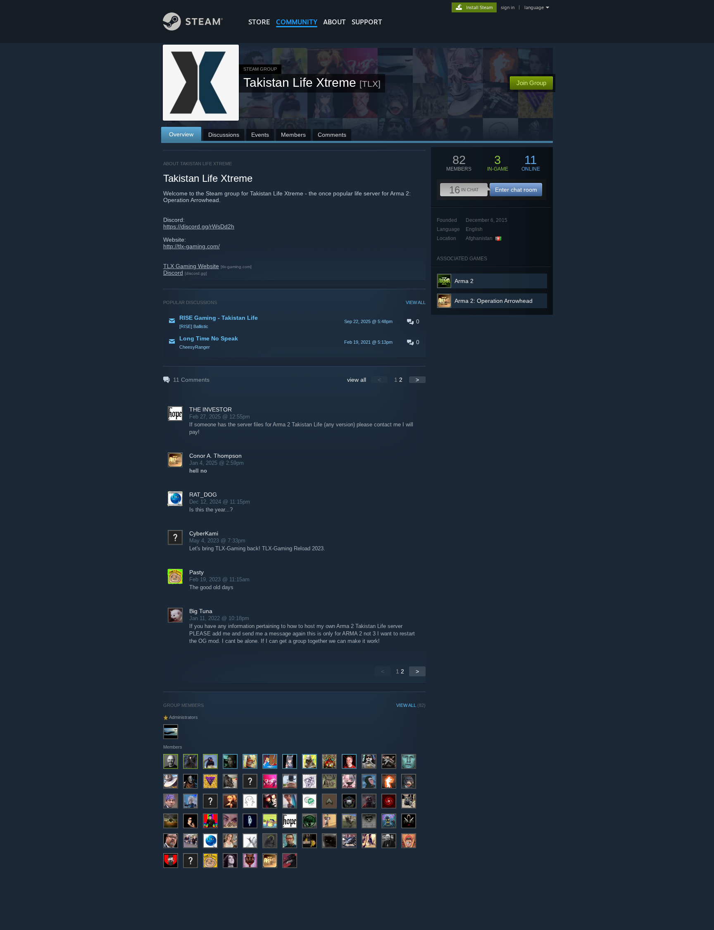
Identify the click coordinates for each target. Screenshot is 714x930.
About (334, 22)
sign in (507, 7)
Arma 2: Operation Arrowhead (494, 300)
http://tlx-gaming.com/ (191, 246)
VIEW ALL (416, 302)
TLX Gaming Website (191, 266)
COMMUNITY (296, 22)
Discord (173, 272)
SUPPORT (367, 22)
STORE (259, 22)
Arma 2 (464, 281)
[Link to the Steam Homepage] (193, 28)
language (534, 7)
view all (356, 379)
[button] (294, 321)
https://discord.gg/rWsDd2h (198, 226)
